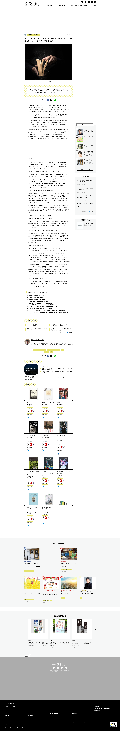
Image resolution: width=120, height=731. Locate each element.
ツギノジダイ (75, 710)
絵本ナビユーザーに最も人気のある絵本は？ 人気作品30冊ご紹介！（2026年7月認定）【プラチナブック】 (50, 595)
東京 (32, 570)
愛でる (63, 569)
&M (6, 708)
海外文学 (46, 351)
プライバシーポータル (38, 722)
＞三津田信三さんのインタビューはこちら (36, 245)
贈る (26, 599)
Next (95, 629)
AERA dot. (30, 711)
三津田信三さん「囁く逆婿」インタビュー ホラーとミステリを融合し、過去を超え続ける (57, 365)
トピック (61, 2)
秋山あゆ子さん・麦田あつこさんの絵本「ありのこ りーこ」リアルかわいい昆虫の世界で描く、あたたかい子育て (32, 594)
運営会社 (7, 724)
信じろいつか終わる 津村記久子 (88, 137)
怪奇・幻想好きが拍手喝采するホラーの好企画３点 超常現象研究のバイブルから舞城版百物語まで (57, 368)
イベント (56, 2)
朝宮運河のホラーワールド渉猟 (33, 34)
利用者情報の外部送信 (61, 722)
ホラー (65, 5)
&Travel (11, 708)
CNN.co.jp (30, 708)
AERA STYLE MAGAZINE (54, 713)
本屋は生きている (28, 561)
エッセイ (55, 5)
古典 (51, 351)
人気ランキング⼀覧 (85, 169)
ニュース (52, 2)
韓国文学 (85, 5)
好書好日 (31, 4)
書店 (29, 570)
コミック (61, 5)
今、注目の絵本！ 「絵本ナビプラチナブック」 (50, 591)
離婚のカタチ (8, 715)
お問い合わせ (21, 724)
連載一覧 (72, 2)
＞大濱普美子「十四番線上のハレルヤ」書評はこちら (39, 158)
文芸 (66, 569)
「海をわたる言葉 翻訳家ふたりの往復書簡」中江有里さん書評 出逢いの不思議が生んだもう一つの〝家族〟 (59, 644)
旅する (26, 570)
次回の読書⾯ (66, 2)
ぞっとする (50, 350)
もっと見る (91, 5)
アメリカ (70, 569)
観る (39, 5)
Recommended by (63, 332)
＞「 (38, 215)
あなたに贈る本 (83, 590)
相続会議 (74, 708)
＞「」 (39, 218)
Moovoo (7, 711)
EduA (6, 710)
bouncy (29, 713)
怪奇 (62, 350)
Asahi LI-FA (74, 711)
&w (8, 708)
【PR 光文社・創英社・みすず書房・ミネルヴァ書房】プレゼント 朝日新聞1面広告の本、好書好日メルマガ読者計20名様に (38, 644)
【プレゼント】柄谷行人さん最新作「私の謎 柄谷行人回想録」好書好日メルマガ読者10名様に (81, 644)
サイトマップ (19, 722)
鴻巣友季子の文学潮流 (65, 561)
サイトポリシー (27, 722)
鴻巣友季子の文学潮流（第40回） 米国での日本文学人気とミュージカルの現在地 (69, 565)
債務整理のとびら (31, 715)
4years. (73, 706)
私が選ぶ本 (71, 5)
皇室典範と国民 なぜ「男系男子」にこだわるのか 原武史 (88, 145)
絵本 (51, 5)
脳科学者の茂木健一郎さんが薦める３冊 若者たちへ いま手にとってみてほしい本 (88, 131)
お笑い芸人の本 (78, 5)
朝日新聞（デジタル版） (10, 706)
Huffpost (29, 710)
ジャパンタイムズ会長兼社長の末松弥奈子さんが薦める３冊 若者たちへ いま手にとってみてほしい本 (88, 154)
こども (32, 599)
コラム (45, 2)
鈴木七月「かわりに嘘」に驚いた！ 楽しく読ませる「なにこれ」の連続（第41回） (68, 593)
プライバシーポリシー (49, 722)
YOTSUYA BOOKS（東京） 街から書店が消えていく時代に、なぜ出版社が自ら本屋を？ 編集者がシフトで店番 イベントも (88, 162)
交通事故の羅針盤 (75, 713)
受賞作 (47, 5)
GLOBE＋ (52, 708)
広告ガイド (14, 724)
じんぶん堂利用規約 (83, 722)
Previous (25, 629)
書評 (48, 2)
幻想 (59, 350)
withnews (7, 713)
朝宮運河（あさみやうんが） (37, 339)
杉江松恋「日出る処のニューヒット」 (69, 590)
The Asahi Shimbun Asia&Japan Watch (102, 708)
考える (42, 5)
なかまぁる (52, 711)
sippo (51, 706)
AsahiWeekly (97, 710)
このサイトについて (9, 722)
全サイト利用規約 (72, 722)
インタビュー (40, 2)
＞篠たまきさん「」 (36, 278)
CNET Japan (30, 706)
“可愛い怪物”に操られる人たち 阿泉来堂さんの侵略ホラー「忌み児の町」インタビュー (57, 372)
